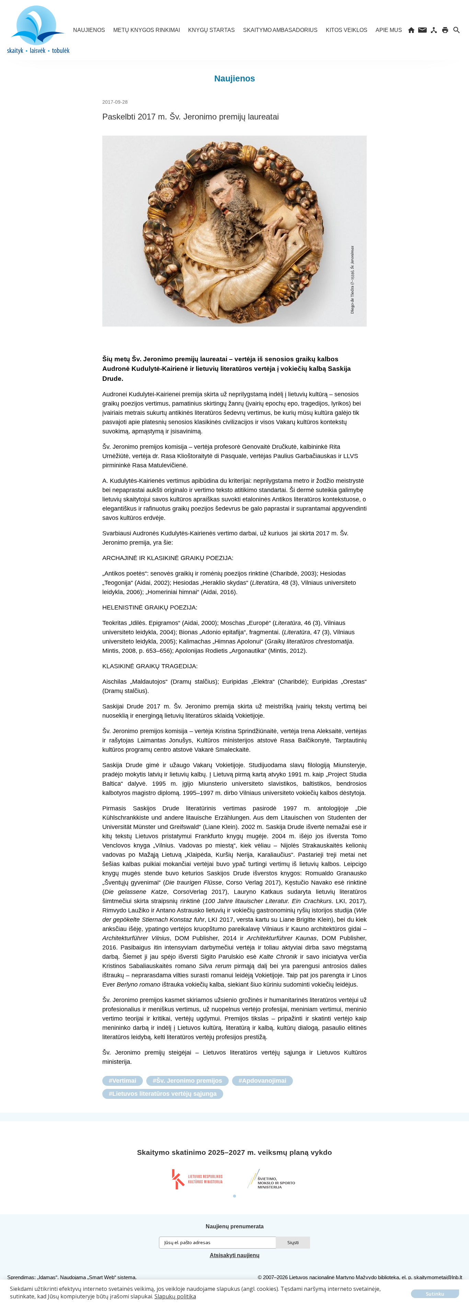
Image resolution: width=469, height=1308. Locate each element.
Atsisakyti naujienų (235, 1255)
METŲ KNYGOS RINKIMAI (146, 30)
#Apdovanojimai (262, 1080)
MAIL (422, 30)
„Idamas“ (47, 1277)
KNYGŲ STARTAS (211, 30)
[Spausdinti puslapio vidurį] (445, 30)
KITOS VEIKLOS (346, 30)
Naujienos (89, 30)
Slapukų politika (175, 1296)
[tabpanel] (196, 1179)
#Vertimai (122, 1080)
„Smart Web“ (101, 1277)
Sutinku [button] (435, 1293)
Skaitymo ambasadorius (280, 30)
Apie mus (389, 30)
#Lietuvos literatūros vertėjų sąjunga (163, 1093)
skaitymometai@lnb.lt (438, 1277)
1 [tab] (234, 1196)
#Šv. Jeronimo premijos (187, 1080)
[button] (11, 1301)
